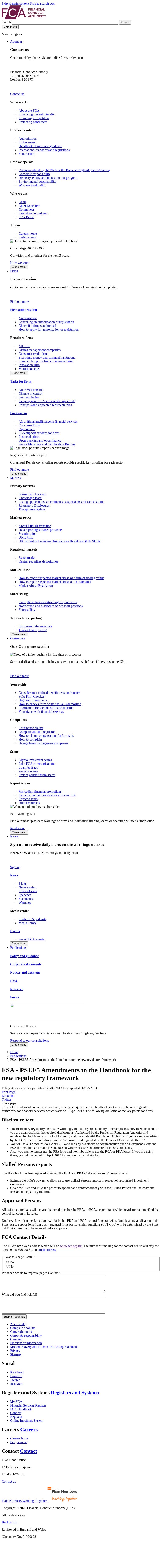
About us (16, 41)
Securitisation (27, 533)
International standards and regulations (44, 150)
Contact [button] (28, 1451)
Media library (27, 923)
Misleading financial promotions (40, 791)
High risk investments (33, 700)
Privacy (15, 1350)
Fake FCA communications (37, 763)
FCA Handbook (21, 1409)
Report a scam (28, 799)
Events (15, 931)
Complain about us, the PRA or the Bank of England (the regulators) (64, 170)
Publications (18, 947)
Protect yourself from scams (37, 775)
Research (16, 989)
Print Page (8, 1092)
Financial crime (29, 436)
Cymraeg (16, 1339)
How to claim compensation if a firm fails (46, 735)
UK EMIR (26, 537)
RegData (16, 1417)
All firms (24, 346)
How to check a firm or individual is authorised (50, 704)
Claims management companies (40, 350)
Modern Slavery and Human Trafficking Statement (44, 1347)
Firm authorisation (23, 310)
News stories (27, 887)
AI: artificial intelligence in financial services (48, 421)
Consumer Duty (29, 425)
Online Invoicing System (26, 1420)
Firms (14, 271)
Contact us (17, 94)
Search (7, 22)
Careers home (28, 233)
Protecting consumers (33, 122)
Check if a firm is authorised (37, 325)
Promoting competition (34, 118)
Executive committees (33, 213)
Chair (22, 202)
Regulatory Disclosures (34, 505)
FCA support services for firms (39, 433)
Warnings (25, 902)
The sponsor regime (32, 509)
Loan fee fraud (28, 767)
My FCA (16, 1401)
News (14, 836)
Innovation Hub (29, 365)
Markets (15, 478)
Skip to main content (15, 3)
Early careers (27, 237)
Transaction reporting (33, 630)
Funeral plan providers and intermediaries (46, 361)
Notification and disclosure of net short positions (51, 606)
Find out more (19, 301)
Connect (15, 1413)
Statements (26, 898)
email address (47, 1249)
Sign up (15, 867)
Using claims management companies (44, 743)
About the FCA (29, 110)
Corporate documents (25, 964)
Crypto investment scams (35, 760)
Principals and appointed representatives (45, 405)
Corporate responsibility (34, 174)
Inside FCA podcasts (32, 919)
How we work (20, 262)
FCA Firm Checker (31, 696)
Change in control (30, 393)
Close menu (19, 266)
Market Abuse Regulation (36, 585)
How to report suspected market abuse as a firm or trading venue (61, 578)
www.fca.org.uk (71, 1246)
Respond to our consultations (29, 1040)
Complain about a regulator (37, 732)
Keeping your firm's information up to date (47, 401)
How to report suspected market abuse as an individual (55, 582)
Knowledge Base (30, 498)
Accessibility (18, 1324)
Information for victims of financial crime (46, 708)
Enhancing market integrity (37, 114)
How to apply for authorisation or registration (49, 329)
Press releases (28, 891)
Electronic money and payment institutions (47, 357)
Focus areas (18, 413)
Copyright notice (21, 1331)
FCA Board (26, 217)
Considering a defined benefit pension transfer (49, 692)
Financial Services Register (28, 1405)
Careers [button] (29, 1429)
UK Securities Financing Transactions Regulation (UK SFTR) (60, 541)
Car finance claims (31, 728)
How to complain (30, 739)
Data (13, 981)
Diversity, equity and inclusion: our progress (48, 178)
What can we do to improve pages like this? (31, 1273)
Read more (17, 828)
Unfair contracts (29, 803)
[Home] (24, 18)
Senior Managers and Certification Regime (47, 444)
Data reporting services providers (40, 530)
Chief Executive (29, 206)
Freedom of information (26, 1343)
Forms (14, 997)
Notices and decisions (25, 972)
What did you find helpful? (20, 1294)
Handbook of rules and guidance (40, 146)
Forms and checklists (32, 494)
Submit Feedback (14, 1316)
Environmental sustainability (37, 181)
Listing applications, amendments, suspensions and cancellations (61, 502)
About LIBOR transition (35, 526)
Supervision (26, 153)
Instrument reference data (35, 626)
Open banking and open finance (40, 440)
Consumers (17, 638)
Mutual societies (29, 369)
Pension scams (28, 771)
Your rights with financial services (41, 711)
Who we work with (32, 185)
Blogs (22, 883)
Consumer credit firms (33, 353)
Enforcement (27, 142)
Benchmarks (27, 557)
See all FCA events (31, 939)
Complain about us (22, 1328)
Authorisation (28, 138)
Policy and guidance (24, 956)
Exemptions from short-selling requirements (48, 602)
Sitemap (15, 1354)
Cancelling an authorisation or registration (46, 322)
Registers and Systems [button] (75, 1392)
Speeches (25, 895)
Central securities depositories (38, 561)
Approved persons (31, 389)
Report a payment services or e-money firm (47, 795)
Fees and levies (29, 397)
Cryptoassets (27, 429)
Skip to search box (42, 3)
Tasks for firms (21, 381)
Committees (26, 209)
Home (14, 1052)
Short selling (27, 609)
